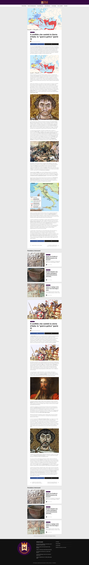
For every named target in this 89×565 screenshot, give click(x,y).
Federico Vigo (33, 41)
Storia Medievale (40, 5)
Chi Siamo (57, 541)
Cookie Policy (58, 545)
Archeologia (54, 5)
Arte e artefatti (60, 5)
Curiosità (65, 5)
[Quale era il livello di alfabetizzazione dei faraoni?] (35, 259)
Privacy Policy (58, 543)
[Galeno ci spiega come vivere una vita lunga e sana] (35, 290)
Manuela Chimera (49, 264)
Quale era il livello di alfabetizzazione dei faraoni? (51, 258)
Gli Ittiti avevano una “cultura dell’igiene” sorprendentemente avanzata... (52, 274)
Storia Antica (24, 5)
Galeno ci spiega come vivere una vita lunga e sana (52, 288)
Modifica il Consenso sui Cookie (61, 547)
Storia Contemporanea (32, 5)
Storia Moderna (47, 5)
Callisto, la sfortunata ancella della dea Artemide (44, 549)
